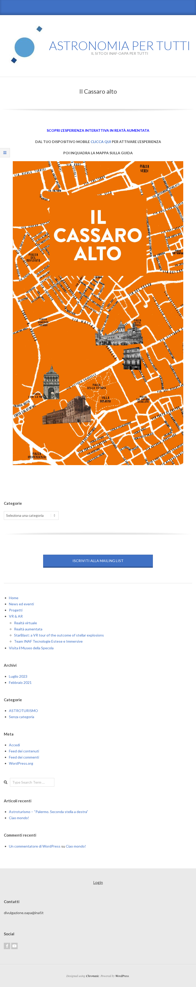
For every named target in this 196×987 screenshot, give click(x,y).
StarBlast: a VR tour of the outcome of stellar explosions (59, 635)
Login (98, 882)
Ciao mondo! (19, 818)
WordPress (122, 976)
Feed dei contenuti (24, 751)
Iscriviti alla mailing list (98, 560)
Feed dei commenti (24, 757)
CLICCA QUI (101, 141)
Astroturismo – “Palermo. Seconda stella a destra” (48, 811)
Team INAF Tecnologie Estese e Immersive (48, 641)
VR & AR (16, 616)
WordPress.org (21, 763)
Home (13, 598)
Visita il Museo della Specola (31, 648)
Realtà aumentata (28, 629)
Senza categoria (21, 717)
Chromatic (92, 976)
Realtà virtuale (25, 623)
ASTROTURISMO (23, 710)
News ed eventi (21, 604)
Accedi (14, 745)
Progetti (15, 610)
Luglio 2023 (18, 676)
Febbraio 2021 (20, 682)
